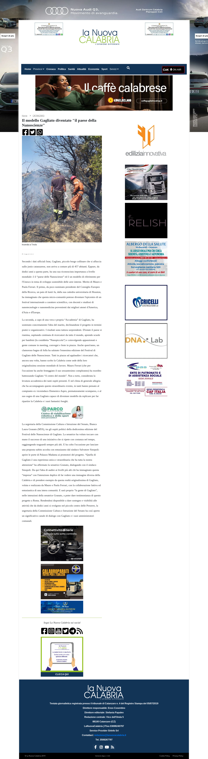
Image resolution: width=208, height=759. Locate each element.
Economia (93, 69)
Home (28, 69)
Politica (62, 69)
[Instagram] (101, 747)
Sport (104, 69)
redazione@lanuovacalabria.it (110, 735)
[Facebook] (95, 747)
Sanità (71, 69)
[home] (100, 36)
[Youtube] (107, 747)
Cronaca (51, 69)
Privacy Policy (178, 756)
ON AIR (176, 69)
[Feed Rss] (112, 747)
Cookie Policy (164, 756)
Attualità (81, 69)
